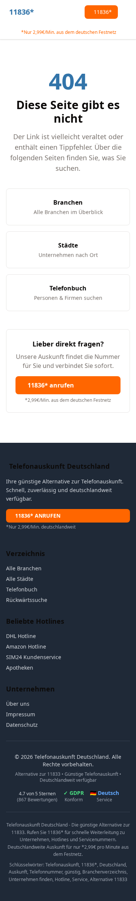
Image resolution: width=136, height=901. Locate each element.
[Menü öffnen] (127, 12)
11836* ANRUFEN (37, 515)
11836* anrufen (51, 385)
